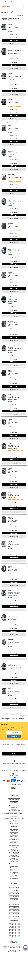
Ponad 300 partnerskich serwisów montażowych (14, 770)
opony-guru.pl (16, 950)
